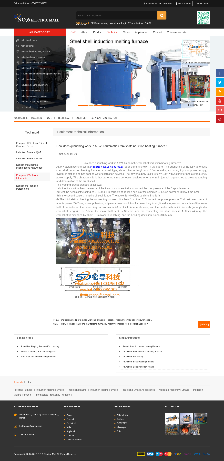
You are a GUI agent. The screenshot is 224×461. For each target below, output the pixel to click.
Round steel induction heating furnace (141, 346)
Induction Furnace (29, 40)
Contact (157, 32)
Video (126, 32)
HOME (72, 32)
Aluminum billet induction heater (138, 367)
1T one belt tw (135, 23)
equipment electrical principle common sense (32, 144)
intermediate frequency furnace (52, 394)
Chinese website (176, 32)
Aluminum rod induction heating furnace (142, 351)
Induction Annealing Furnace (34, 96)
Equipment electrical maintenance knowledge (29, 166)
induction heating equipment (34, 85)
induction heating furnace (33, 57)
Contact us (151, 3)
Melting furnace (28, 46)
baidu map (203, 3)
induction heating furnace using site (38, 351)
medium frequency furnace (174, 389)
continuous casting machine (34, 101)
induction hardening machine (34, 62)
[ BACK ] (204, 324)
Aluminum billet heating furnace (138, 361)
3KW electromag (99, 23)
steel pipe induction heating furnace (38, 356)
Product (97, 32)
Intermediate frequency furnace (35, 51)
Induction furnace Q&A (28, 152)
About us (167, 3)
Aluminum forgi (118, 23)
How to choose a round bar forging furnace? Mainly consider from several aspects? (104, 323)
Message (121, 427)
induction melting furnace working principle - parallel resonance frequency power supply (106, 319)
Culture (120, 419)
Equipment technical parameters (27, 187)
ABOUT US (122, 415)
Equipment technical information (96, 118)
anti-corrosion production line (34, 90)
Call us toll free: (22, 3)
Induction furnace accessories (35, 68)
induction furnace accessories (138, 389)
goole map (184, 3)
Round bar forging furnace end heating (39, 346)
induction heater (28, 79)
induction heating (77, 389)
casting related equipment (33, 107)
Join (119, 431)
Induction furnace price (29, 158)
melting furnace (23, 389)
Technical (112, 32)
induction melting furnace (50, 389)
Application (141, 32)
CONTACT (122, 423)
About (84, 32)
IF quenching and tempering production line (41, 73)
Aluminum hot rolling (133, 356)
